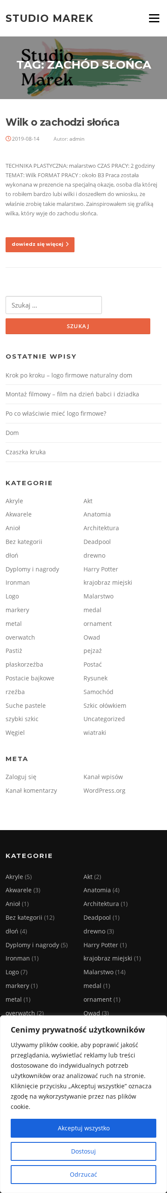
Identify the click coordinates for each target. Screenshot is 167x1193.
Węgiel (15, 732)
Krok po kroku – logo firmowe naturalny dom (69, 375)
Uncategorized (104, 719)
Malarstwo (98, 596)
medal (92, 610)
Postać (93, 664)
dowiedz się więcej (37, 244)
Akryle (14, 501)
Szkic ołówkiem (105, 705)
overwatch (20, 637)
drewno (94, 555)
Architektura (101, 528)
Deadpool (97, 542)
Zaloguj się (21, 777)
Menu (153, 18)
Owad (92, 637)
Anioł (13, 528)
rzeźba (15, 692)
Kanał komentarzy (31, 790)
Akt (88, 501)
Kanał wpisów (103, 777)
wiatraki (95, 732)
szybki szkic (22, 719)
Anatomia (97, 514)
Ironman (18, 582)
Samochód (98, 692)
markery (17, 610)
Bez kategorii (24, 542)
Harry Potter (101, 569)
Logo (12, 596)
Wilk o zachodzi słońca (62, 122)
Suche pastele (26, 705)
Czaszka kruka (26, 452)
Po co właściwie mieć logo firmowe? (56, 413)
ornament (98, 623)
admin (76, 138)
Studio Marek (49, 18)
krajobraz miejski (108, 582)
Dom (12, 433)
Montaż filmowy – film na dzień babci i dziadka (72, 394)
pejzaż (93, 650)
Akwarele (19, 514)
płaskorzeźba (24, 664)
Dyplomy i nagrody (32, 569)
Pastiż (14, 650)
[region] (83, 1104)
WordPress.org (104, 790)
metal (14, 623)
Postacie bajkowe (30, 678)
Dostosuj (83, 1151)
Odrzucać (83, 1174)
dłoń (12, 555)
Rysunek (95, 678)
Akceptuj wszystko (84, 1128)
